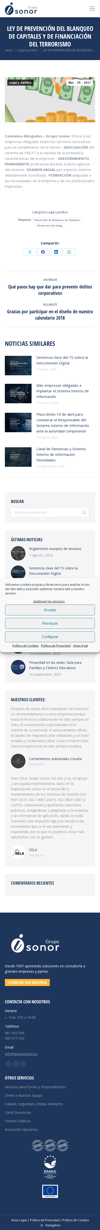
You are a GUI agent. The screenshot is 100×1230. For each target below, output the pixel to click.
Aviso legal (80, 645)
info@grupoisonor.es (21, 1053)
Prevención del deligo (50, 225)
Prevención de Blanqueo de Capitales (57, 220)
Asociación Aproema (21, 1129)
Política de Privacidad (56, 645)
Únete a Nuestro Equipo (24, 1095)
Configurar (50, 637)
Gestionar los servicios (49, 601)
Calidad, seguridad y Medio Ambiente (34, 1104)
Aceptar (50, 610)
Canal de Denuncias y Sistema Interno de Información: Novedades (61, 454)
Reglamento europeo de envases (55, 548)
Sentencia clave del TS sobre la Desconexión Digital (62, 360)
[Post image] (18, 365)
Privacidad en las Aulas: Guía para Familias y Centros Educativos (55, 665)
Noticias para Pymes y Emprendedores (35, 1087)
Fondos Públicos (18, 1121)
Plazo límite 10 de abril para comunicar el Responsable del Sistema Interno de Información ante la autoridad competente (62, 422)
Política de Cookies (25, 645)
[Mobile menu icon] (92, 8)
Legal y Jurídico (20, 82)
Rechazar (50, 623)
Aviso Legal (19, 1220)
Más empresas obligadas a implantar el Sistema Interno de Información (62, 391)
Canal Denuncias (18, 1112)
